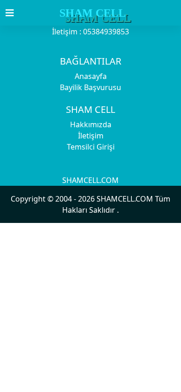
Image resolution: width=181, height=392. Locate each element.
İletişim (90, 136)
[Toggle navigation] (15, 13)
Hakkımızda (90, 124)
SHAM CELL (92, 13)
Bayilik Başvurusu (90, 87)
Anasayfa (91, 76)
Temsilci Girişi (91, 147)
